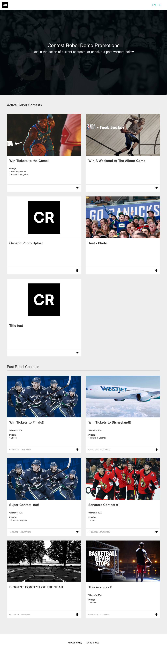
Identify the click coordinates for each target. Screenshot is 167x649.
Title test (16, 325)
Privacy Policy (75, 642)
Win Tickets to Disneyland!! (109, 422)
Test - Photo (97, 243)
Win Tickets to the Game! (29, 160)
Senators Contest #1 (104, 504)
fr (159, 5)
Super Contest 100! (24, 504)
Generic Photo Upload (26, 243)
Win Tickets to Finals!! (26, 422)
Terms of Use (92, 642)
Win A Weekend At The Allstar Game (116, 160)
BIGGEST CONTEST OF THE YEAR (36, 587)
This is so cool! (100, 587)
